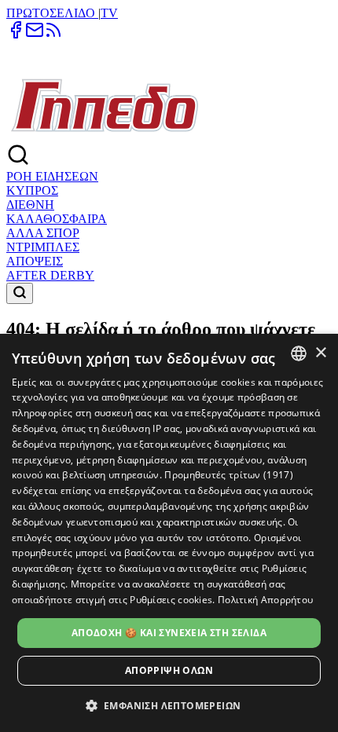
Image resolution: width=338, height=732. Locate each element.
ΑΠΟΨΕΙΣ (34, 261)
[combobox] (299, 353)
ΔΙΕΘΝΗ (30, 204)
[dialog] (169, 533)
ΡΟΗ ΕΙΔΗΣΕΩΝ (52, 176)
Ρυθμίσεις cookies (171, 599)
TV (109, 13)
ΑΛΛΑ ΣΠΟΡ (42, 233)
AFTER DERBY (50, 275)
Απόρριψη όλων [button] (169, 670)
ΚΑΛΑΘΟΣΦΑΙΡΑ (56, 218)
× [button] (320, 353)
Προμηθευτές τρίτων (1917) (228, 474)
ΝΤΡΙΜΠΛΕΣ (42, 247)
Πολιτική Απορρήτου (265, 599)
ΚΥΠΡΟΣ (32, 190)
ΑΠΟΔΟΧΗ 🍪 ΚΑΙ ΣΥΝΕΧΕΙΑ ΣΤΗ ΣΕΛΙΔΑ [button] (169, 632)
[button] (169, 705)
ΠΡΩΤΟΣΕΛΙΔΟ (52, 13)
